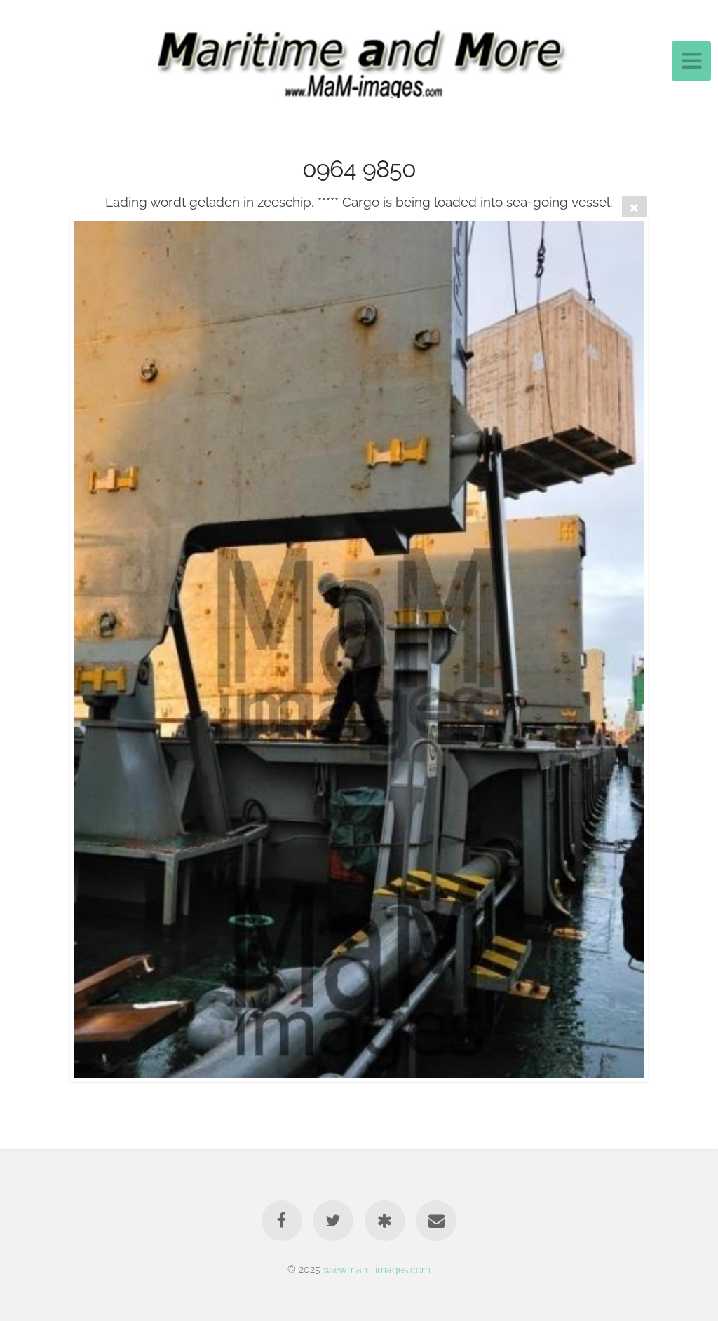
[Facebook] (282, 1220)
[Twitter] (333, 1220)
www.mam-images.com (377, 1269)
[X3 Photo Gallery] (385, 1220)
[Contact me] (436, 1220)
